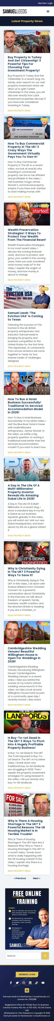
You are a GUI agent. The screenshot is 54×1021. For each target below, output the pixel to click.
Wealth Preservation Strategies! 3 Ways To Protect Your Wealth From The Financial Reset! (27, 235)
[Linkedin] (30, 983)
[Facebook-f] (11, 983)
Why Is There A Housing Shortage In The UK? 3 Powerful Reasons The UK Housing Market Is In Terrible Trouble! (26, 827)
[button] (48, 11)
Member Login (45, 3)
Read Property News (19, 111)
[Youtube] (43, 983)
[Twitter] (17, 983)
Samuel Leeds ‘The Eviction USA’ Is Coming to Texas (25, 316)
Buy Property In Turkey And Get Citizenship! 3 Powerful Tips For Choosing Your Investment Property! (25, 63)
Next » (36, 878)
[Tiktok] (36, 983)
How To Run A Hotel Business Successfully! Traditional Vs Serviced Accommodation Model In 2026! (25, 405)
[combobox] (23, 955)
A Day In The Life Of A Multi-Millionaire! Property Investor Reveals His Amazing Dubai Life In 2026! (24, 492)
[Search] (45, 955)
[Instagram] (24, 983)
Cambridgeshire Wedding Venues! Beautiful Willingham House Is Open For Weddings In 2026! (27, 654)
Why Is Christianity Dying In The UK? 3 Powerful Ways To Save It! (26, 572)
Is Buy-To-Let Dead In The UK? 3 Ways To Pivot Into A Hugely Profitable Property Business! (26, 743)
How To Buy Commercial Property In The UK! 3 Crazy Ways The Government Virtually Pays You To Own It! (26, 150)
